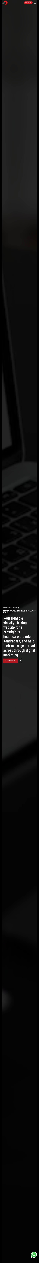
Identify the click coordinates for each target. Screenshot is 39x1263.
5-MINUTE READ (10, 661)
